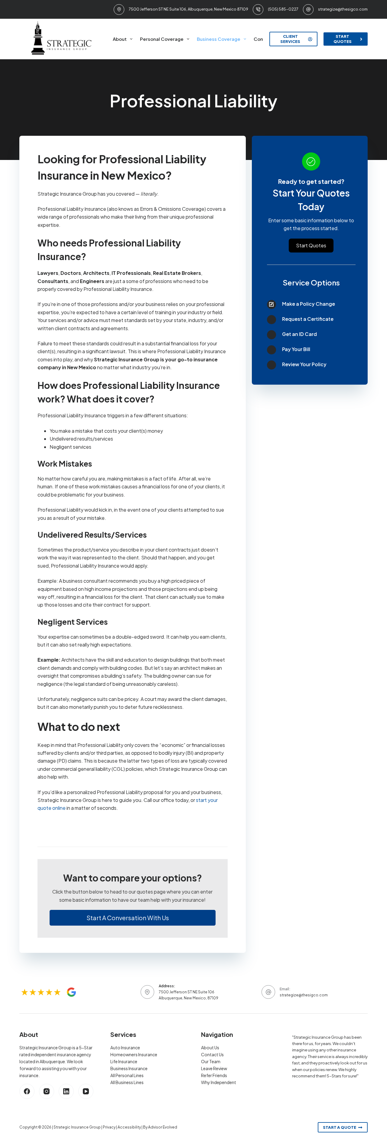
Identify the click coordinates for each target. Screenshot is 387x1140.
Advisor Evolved (162, 1127)
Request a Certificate (307, 319)
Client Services (290, 39)
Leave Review (214, 1068)
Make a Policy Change (308, 304)
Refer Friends (214, 1075)
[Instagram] (46, 1091)
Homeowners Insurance (133, 1054)
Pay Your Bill (296, 349)
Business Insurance (129, 1068)
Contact (263, 39)
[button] (133, 918)
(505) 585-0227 (283, 9)
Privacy (109, 1127)
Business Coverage (218, 39)
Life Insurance (123, 1061)
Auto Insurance (125, 1047)
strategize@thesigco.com (343, 9)
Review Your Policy (304, 364)
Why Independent (218, 1082)
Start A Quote (339, 1127)
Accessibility (129, 1127)
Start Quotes (342, 39)
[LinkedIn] (66, 1091)
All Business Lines (127, 1082)
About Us (210, 1047)
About (120, 39)
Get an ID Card (299, 334)
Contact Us (212, 1054)
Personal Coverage (162, 39)
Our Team (210, 1061)
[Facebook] (26, 1091)
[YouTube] (85, 1091)
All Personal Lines (127, 1075)
